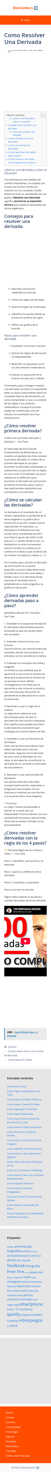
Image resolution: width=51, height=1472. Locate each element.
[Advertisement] (25, 82)
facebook (16, 1265)
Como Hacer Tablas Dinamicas (24, 1127)
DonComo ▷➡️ (25, 7)
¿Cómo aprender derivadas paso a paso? (22, 154)
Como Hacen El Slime (20, 1059)
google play (36, 1272)
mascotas (23, 1286)
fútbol (27, 1273)
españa (26, 1260)
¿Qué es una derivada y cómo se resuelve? (24, 120)
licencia (11, 1286)
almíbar (10, 1246)
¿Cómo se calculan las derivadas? (19, 147)
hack (27, 1277)
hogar (33, 1277)
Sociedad (11, 1441)
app (29, 1246)
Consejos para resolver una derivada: (22, 127)
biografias (14, 1251)
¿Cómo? (12, 1046)
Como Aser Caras (16, 1086)
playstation (14, 1299)
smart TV (13, 1309)
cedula (26, 1251)
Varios (9, 1412)
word (13, 1326)
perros (28, 1295)
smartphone (31, 1304)
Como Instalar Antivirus (20, 1183)
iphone (26, 1281)
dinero (12, 1260)
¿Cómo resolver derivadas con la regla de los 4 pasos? (22, 161)
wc (8, 1326)
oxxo (20, 1295)
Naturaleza (12, 1446)
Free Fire (15, 1271)
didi (39, 1255)
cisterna (33, 1251)
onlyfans (12, 1295)
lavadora (36, 1281)
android (20, 1246)
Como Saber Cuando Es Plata (23, 1104)
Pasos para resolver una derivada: (24, 133)
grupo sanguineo (15, 1277)
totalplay (12, 1320)
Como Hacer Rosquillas (20, 1113)
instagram (14, 1281)
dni (19, 1260)
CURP (32, 1255)
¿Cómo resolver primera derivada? (20, 140)
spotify (13, 1314)
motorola (32, 1290)
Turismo (10, 1422)
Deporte (10, 1436)
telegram (26, 1315)
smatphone (26, 1309)
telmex (37, 1315)
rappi (35, 1299)
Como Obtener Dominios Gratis (24, 1148)
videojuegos (30, 1320)
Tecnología (12, 1431)
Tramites (11, 1451)
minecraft (20, 1291)
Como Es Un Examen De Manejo (25, 1170)
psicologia (27, 1299)
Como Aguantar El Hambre (22, 1109)
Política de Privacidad (18, 1455)
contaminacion (18, 1255)
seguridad (13, 1304)
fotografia (33, 1266)
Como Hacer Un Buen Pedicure (24, 1099)
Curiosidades (13, 1427)
